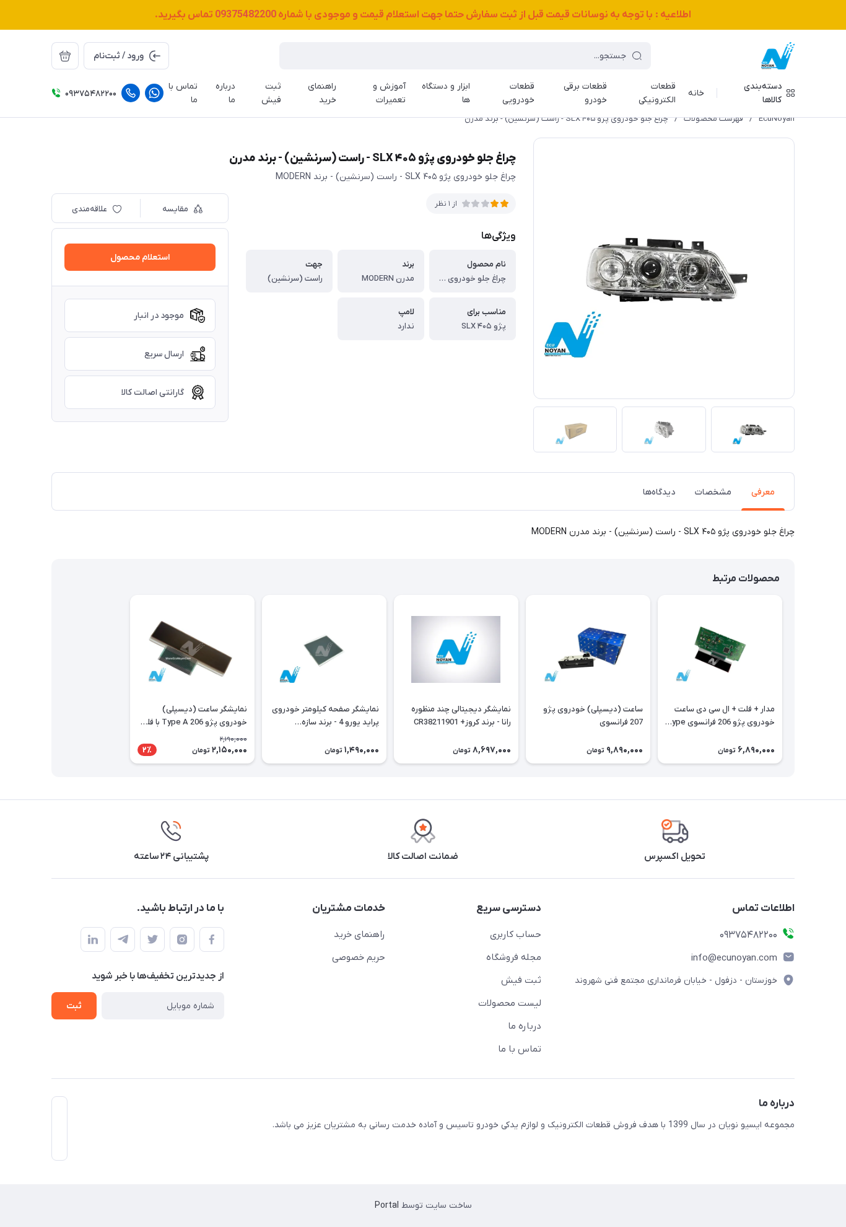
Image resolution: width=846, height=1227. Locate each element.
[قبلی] (794, 679)
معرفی (763, 492)
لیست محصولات (509, 1003)
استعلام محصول (140, 257)
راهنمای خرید (359, 934)
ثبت (74, 1006)
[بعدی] (51, 679)
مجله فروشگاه (513, 957)
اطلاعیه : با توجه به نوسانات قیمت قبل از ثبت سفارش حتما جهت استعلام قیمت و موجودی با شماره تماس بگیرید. (423, 15)
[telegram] (122, 939)
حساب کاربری (515, 934)
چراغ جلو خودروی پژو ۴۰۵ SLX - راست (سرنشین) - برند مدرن (566, 118)
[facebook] (211, 939)
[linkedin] (93, 939)
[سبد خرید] (65, 55)
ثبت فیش (521, 980)
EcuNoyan (777, 118)
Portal (387, 1206)
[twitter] (152, 939)
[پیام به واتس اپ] (154, 93)
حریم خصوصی (358, 957)
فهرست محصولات (713, 118)
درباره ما (524, 1026)
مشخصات (713, 492)
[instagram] (182, 939)
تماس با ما (519, 1049)
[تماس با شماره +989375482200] (130, 93)
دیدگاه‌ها (659, 492)
